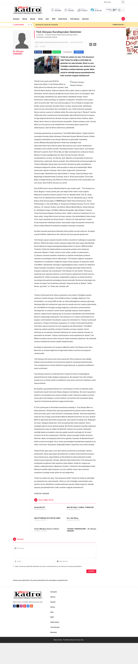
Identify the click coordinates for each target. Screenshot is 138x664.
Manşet (59, 35)
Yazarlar (75, 35)
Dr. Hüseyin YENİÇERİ (18, 52)
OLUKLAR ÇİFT (39, 507)
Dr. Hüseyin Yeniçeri (50, 35)
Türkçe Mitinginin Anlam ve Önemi (46, 529)
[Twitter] (17, 606)
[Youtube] (24, 606)
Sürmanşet (69, 35)
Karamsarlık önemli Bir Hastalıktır (47, 25)
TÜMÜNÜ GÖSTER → (118, 25)
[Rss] (31, 606)
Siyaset (64, 35)
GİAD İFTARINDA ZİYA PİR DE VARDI (47, 518)
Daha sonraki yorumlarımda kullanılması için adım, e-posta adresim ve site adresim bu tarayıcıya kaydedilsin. (48, 566)
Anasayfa (40, 35)
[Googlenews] (28, 606)
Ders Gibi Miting (72, 518)
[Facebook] (14, 606)
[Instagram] (21, 606)
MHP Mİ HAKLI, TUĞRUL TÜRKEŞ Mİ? (80, 507)
